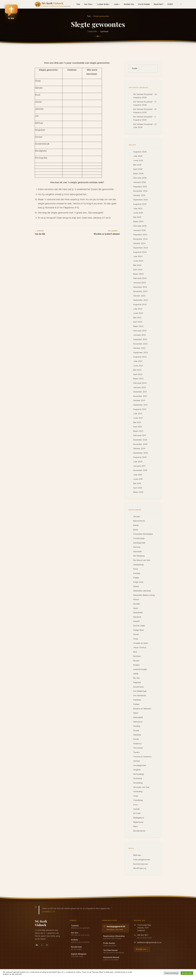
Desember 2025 (140, 187)
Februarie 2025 (139, 226)
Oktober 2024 (139, 243)
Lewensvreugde (140, 669)
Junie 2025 (138, 213)
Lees (117, 4)
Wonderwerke (139, 831)
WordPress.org (139, 868)
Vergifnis (137, 770)
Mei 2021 (137, 422)
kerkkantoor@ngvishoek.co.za (149, 942)
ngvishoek (104, 31)
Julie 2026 (137, 156)
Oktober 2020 (139, 448)
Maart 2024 (138, 274)
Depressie (137, 551)
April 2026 (137, 169)
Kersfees (137, 656)
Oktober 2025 (139, 195)
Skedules (137, 735)
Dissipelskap (138, 564)
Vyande (136, 809)
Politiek (136, 704)
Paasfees (137, 700)
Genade (136, 604)
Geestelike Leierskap (142, 591)
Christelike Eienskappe (143, 534)
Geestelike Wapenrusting (144, 595)
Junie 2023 (138, 313)
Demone (136, 547)
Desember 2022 (140, 339)
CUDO (170, 4)
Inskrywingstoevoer (141, 859)
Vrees (135, 796)
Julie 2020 (137, 461)
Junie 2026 (138, 160)
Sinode (136, 730)
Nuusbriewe (138, 687)
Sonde (136, 739)
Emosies (136, 573)
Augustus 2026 (140, 152)
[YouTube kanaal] (37, 945)
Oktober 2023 (139, 296)
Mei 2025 (137, 217)
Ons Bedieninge (139, 691)
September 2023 (140, 300)
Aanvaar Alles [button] (187, 973)
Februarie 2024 (140, 278)
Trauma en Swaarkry (142, 756)
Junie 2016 (138, 479)
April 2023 (137, 322)
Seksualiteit (138, 717)
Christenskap (139, 538)
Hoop (135, 639)
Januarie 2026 (139, 182)
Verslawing (137, 783)
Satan (135, 713)
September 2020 (140, 453)
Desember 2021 (140, 392)
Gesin (135, 608)
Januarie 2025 (139, 230)
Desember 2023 (140, 287)
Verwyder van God (141, 787)
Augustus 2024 (140, 252)
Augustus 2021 (139, 409)
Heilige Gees (138, 630)
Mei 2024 (137, 265)
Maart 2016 (138, 492)
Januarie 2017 (139, 466)
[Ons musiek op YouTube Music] (42, 945)
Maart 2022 (138, 378)
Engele (136, 577)
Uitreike (136, 761)
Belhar (136, 525)
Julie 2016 (137, 475)
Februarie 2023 (139, 331)
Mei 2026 (137, 165)
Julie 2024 (137, 256)
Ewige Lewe (138, 582)
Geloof (136, 599)
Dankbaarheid (139, 543)
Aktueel (136, 516)
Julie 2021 (137, 413)
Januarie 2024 (139, 283)
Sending (136, 726)
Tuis (78, 4)
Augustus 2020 (140, 457)
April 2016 (137, 488)
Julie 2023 (137, 309)
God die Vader (139, 626)
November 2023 (140, 291)
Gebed (136, 586)
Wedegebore (138, 818)
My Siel (136, 678)
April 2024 (137, 269)
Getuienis (137, 617)
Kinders (136, 665)
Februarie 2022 (140, 383)
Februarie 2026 (140, 178)
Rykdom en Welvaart (142, 708)
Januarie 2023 (139, 335)
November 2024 (140, 239)
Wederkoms (138, 822)
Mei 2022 (137, 370)
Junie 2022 (138, 365)
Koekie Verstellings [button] (171, 973)
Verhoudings (138, 774)
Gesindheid (137, 612)
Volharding (137, 791)
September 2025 (140, 200)
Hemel (136, 634)
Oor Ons (88, 4)
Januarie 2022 (139, 387)
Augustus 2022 (140, 357)
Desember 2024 (140, 234)
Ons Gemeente (139, 695)
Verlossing (137, 778)
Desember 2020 (140, 440)
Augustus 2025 (139, 204)
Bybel (135, 530)
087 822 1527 (142, 935)
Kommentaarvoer (140, 864)
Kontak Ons (129, 4)
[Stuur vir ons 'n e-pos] (47, 945)
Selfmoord (137, 722)
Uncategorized (139, 765)
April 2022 (137, 374)
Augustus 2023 (139, 304)
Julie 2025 (137, 208)
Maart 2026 (138, 173)
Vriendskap (138, 800)
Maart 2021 (138, 431)
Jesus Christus (139, 647)
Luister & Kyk (103, 4)
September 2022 (140, 352)
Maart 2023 (138, 326)
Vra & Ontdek (144, 4)
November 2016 (140, 470)
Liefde (135, 674)
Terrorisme (138, 748)
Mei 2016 (137, 483)
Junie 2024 (138, 261)
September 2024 (140, 248)
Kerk (135, 652)
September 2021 (140, 405)
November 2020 (140, 444)
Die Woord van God (141, 560)
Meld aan (137, 855)
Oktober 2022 (139, 348)
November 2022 (140, 344)
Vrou (135, 804)
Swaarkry (137, 743)
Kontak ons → (142, 949)
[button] (11, 12)
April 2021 (137, 427)
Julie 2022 (137, 361)
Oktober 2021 (139, 400)
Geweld (136, 621)
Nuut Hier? (158, 4)
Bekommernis (139, 521)
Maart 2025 (138, 221)
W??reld (136, 813)
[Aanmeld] (181, 4)
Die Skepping (139, 556)
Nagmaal (137, 682)
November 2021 (140, 396)
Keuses (136, 660)
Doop (135, 569)
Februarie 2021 (139, 435)
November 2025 (140, 191)
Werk (135, 826)
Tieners (136, 752)
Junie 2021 (138, 418)
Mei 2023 (137, 317)
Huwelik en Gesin (140, 643)
